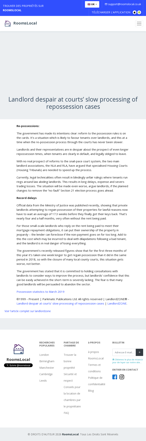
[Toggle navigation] (139, 23)
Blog (91, 390)
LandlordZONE (117, 303)
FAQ (66, 413)
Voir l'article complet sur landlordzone (28, 311)
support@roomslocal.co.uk (124, 4)
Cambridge (46, 374)
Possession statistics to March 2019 (40, 291)
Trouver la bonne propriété (70, 361)
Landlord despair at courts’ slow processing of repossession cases (60, 303)
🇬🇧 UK (91, 4)
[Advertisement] (73, 69)
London (44, 355)
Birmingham (46, 361)
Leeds (43, 380)
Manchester (46, 367)
